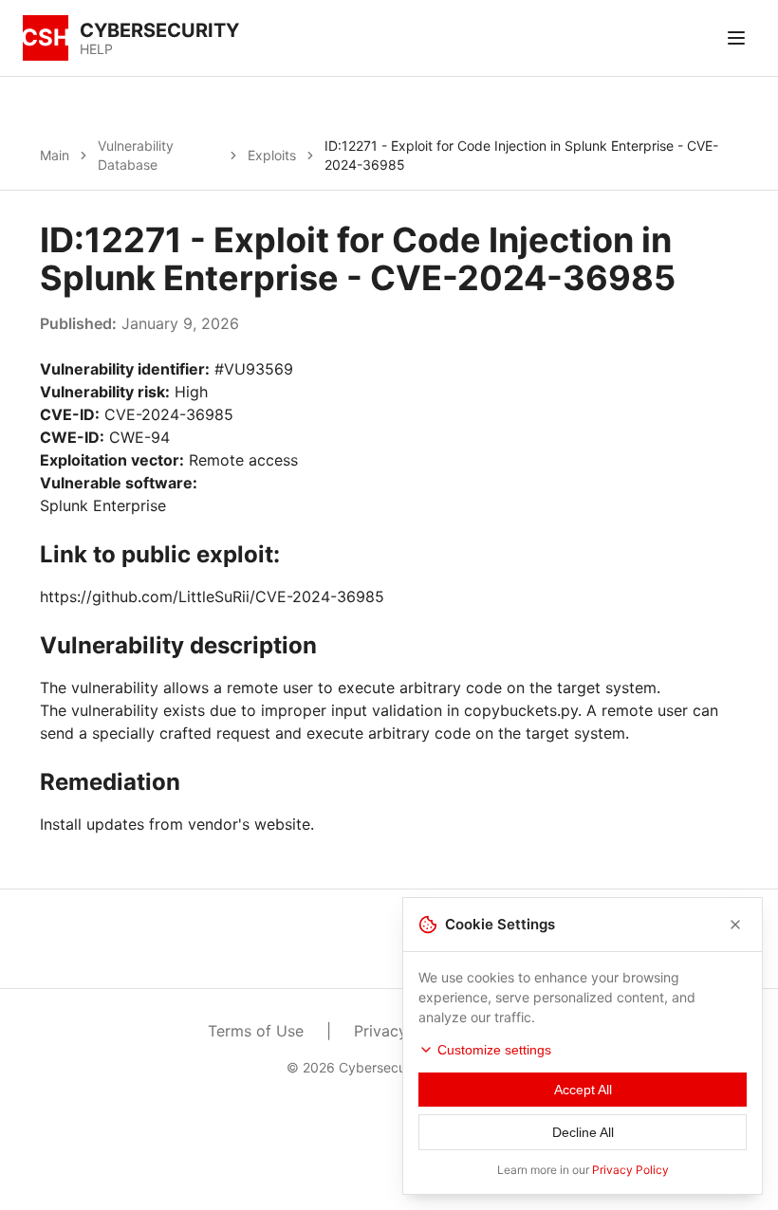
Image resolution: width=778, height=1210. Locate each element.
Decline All (583, 1132)
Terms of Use (256, 1030)
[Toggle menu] (736, 38)
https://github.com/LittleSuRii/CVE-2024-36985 (212, 596)
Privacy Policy (630, 1170)
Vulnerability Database (136, 155)
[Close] (735, 924)
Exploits (272, 155)
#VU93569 (253, 368)
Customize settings (494, 1049)
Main (54, 155)
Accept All (583, 1089)
